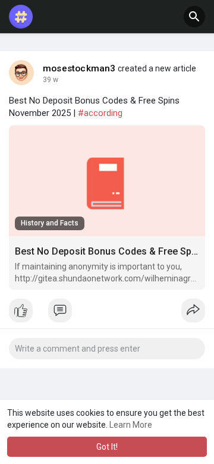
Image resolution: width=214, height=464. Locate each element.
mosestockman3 (79, 68)
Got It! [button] (107, 447)
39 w (50, 80)
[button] (194, 16)
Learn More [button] (130, 424)
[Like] (107, 313)
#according (100, 113)
